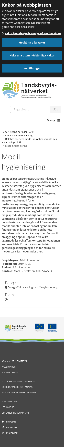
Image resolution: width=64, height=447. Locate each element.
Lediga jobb (8, 407)
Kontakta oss (9, 401)
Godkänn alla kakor (32, 42)
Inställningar (32, 68)
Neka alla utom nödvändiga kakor (32, 55)
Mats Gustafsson (24, 271)
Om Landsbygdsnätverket (16, 412)
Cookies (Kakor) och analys (17, 386)
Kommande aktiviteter (14, 361)
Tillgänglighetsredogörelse (18, 381)
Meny (53, 120)
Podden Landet (10, 372)
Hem (4, 131)
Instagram (12, 432)
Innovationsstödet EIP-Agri (19, 135)
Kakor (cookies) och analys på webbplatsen (33, 33)
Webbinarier (8, 366)
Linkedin (11, 421)
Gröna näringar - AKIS (22, 131)
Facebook (11, 427)
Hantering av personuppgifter (19, 392)
